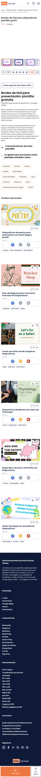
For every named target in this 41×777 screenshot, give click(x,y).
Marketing (6, 634)
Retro (22, 483)
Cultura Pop (7, 640)
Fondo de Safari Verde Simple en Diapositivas (18, 352)
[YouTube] (13, 747)
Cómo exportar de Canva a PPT (17, 85)
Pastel (22, 541)
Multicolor (17, 182)
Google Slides (8, 604)
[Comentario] (8, 72)
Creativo (5, 250)
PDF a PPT (6, 681)
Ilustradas (23, 177)
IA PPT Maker (7, 670)
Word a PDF (7, 690)
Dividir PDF (6, 698)
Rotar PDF (6, 701)
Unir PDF (5, 695)
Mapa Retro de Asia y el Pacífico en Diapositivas (19, 469)
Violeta (30, 187)
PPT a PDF (6, 678)
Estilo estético (28, 250)
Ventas (5, 637)
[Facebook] (8, 747)
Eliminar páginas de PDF (12, 707)
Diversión (6, 166)
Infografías (7, 648)
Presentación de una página (13, 187)
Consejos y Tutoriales (11, 728)
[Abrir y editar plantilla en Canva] (12, 244)
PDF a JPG (6, 687)
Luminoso (6, 182)
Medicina (6, 631)
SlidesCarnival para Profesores (15, 734)
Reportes (6, 654)
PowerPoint (7, 601)
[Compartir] (3, 72)
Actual (5, 425)
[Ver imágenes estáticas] (37, 72)
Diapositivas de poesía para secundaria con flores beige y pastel (17, 235)
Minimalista (15, 308)
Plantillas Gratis (11, 10)
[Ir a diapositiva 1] (7, 62)
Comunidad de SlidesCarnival (14, 731)
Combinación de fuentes (12, 673)
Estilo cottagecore (16, 250)
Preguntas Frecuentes (11, 726)
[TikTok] (27, 747)
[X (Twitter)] (17, 747)
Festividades (17, 171)
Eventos (27, 166)
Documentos (7, 642)
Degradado (13, 425)
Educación (6, 625)
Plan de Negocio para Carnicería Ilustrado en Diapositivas (18, 294)
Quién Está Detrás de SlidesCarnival (17, 723)
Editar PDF (6, 693)
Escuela (17, 166)
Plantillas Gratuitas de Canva (28, 10)
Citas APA (6, 675)
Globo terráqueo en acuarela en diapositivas (18, 527)
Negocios (6, 628)
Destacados (7, 609)
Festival (5, 171)
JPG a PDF (6, 684)
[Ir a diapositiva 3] (30, 62)
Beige (4, 367)
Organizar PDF (8, 704)
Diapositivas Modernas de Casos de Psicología (20, 410)
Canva (5, 607)
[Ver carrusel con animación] (32, 72)
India (33, 177)
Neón (28, 182)
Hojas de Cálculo (9, 645)
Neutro (23, 308)
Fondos (15, 541)
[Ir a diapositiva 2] (19, 62)
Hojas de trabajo (9, 177)
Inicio (3, 10)
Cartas (5, 651)
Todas (4, 598)
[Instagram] (3, 747)
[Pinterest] (22, 747)
